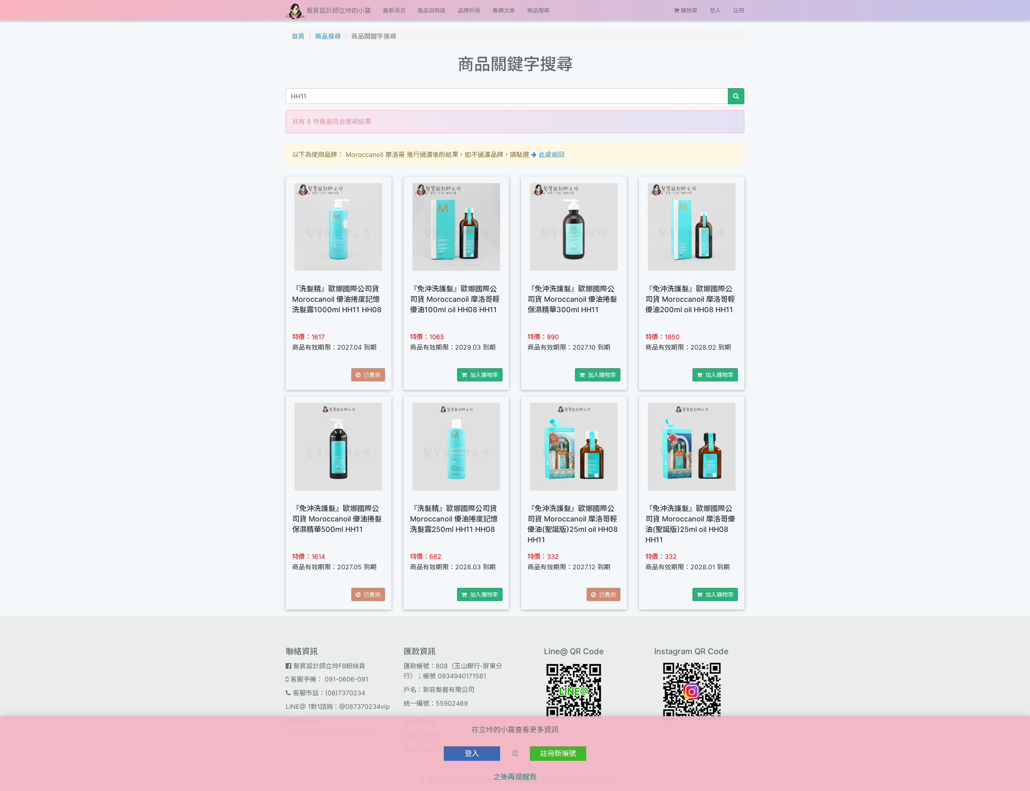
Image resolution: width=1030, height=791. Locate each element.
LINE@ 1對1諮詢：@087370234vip (338, 706)
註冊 (738, 10)
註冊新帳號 (558, 753)
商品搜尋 (538, 10)
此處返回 (550, 154)
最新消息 (394, 10)
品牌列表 (469, 10)
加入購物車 (482, 374)
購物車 (688, 10)
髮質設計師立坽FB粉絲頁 (328, 666)
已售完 (370, 374)
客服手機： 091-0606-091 (328, 679)
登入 (715, 10)
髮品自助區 (432, 10)
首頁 (298, 36)
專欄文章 (503, 10)
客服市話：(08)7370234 (328, 693)
